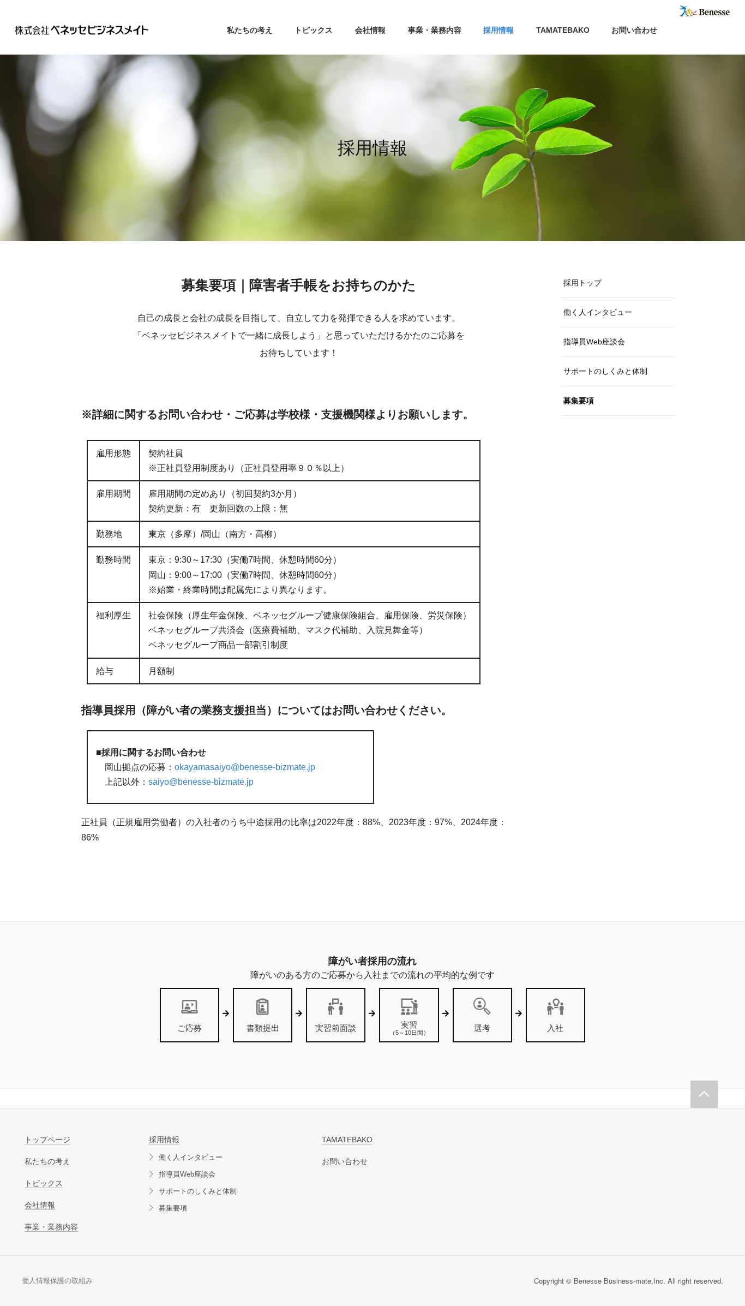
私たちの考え (250, 30)
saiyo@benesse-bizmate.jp (201, 781)
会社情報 (370, 30)
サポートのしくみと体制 (198, 1191)
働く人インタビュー (191, 1157)
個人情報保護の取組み (57, 1281)
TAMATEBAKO (563, 30)
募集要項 (173, 1208)
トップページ (47, 1140)
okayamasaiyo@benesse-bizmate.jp (245, 767)
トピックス (314, 30)
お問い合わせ (634, 30)
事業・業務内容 (434, 30)
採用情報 (498, 30)
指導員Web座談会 (187, 1174)
